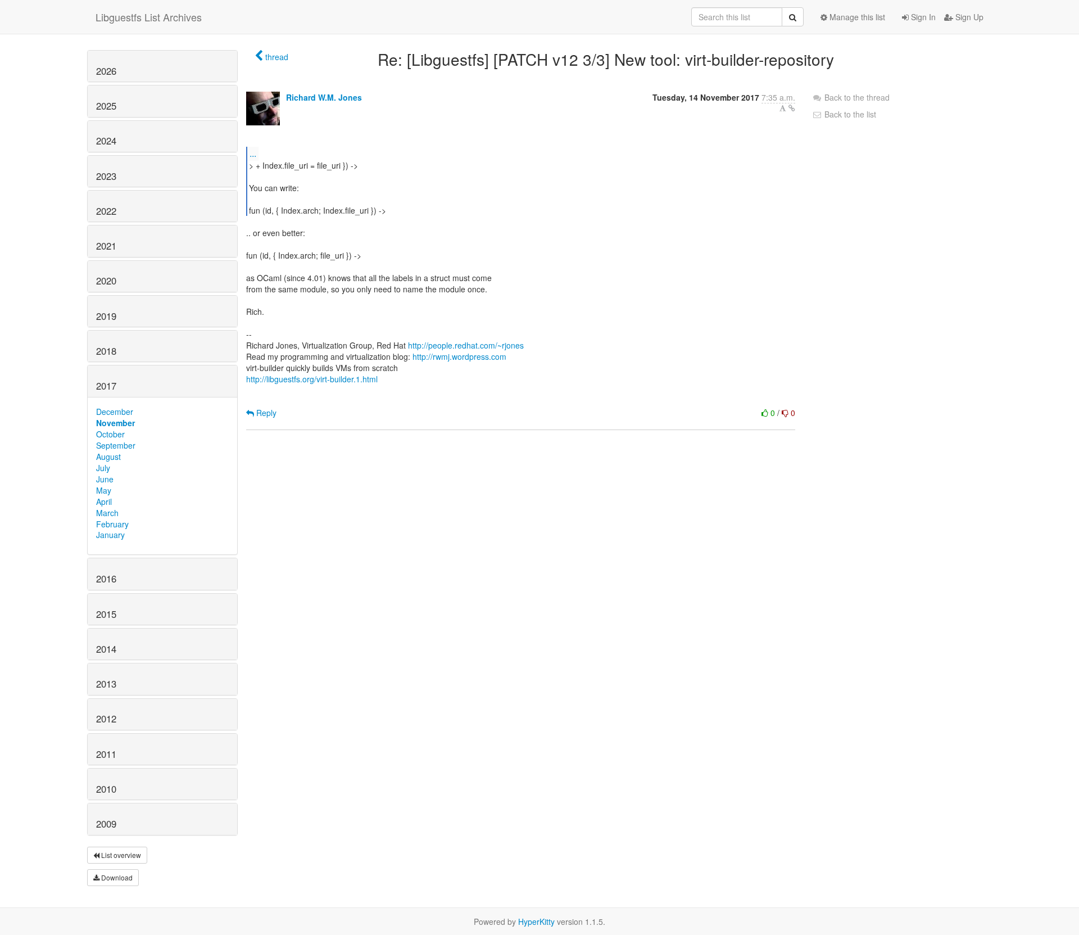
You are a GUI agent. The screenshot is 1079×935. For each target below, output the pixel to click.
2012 (106, 718)
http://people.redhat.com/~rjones (466, 345)
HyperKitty (536, 921)
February (112, 524)
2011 (106, 754)
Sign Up (968, 16)
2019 (106, 316)
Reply (265, 412)
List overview (120, 855)
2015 (106, 614)
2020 (106, 280)
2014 (106, 649)
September (115, 445)
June (105, 479)
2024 (106, 140)
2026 (106, 71)
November (115, 422)
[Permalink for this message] (791, 108)
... (253, 153)
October (110, 434)
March (107, 512)
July (103, 467)
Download (116, 877)
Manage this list (856, 16)
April (104, 501)
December (114, 411)
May (103, 490)
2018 (106, 351)
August (108, 456)
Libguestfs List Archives (149, 17)
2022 (106, 211)
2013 (106, 683)
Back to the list (849, 114)
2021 (106, 245)
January (110, 534)
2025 (106, 105)
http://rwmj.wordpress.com (459, 356)
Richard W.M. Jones (324, 97)
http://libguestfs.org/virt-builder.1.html (312, 379)
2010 (106, 789)
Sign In (922, 16)
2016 (106, 578)
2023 (106, 176)
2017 (106, 385)
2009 (106, 823)
